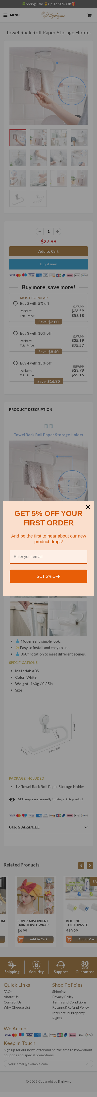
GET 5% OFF (48, 576)
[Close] (88, 507)
